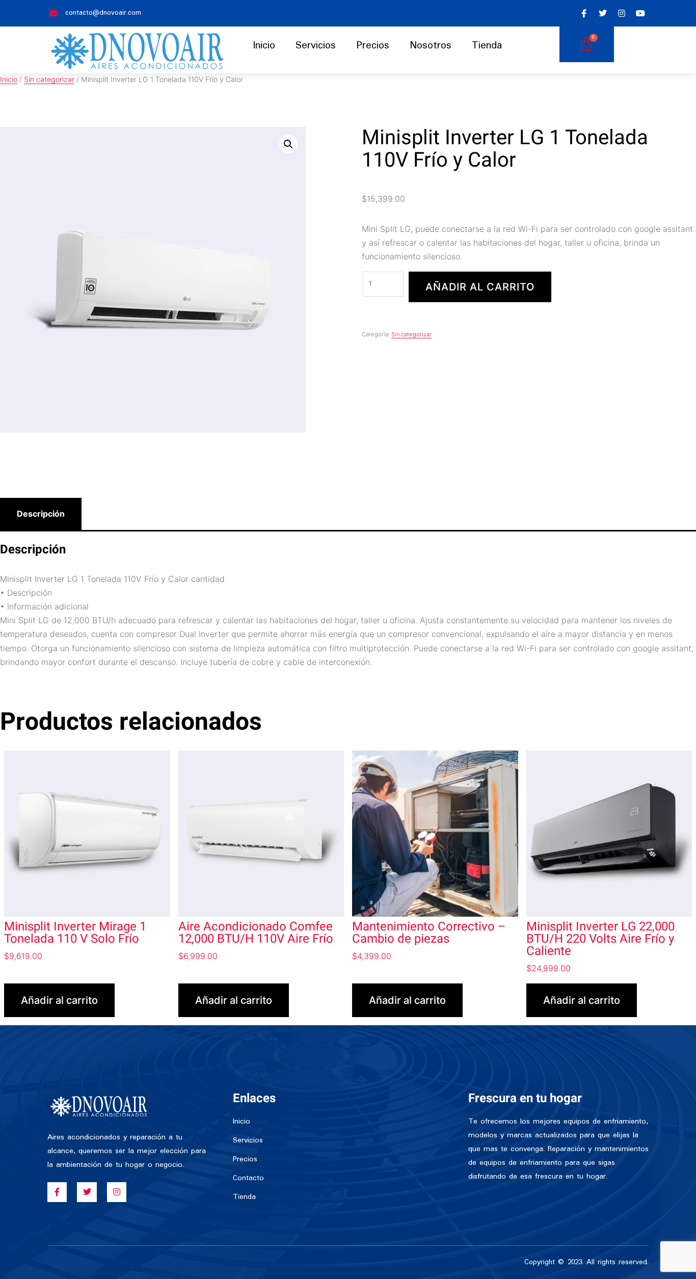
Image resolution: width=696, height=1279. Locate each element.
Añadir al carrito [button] (59, 1000)
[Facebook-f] (57, 1192)
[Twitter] (603, 13)
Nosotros (430, 45)
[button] (288, 144)
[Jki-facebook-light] (584, 13)
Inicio (264, 45)
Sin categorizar (49, 79)
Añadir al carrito (479, 287)
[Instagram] (621, 13)
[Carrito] (586, 44)
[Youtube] (640, 13)
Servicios (316, 45)
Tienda (487, 45)
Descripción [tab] (41, 514)
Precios (372, 45)
